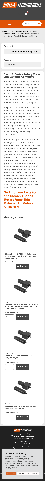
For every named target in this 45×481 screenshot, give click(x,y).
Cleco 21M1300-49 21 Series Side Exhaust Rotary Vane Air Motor (22, 407)
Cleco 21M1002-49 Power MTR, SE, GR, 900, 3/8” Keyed (20, 357)
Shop (11, 31)
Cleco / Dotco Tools (23, 31)
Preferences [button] (33, 473)
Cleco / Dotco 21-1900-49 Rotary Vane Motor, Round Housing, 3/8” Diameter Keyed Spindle (21, 256)
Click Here (12, 207)
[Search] (39, 23)
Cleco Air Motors (23, 34)
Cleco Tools (9, 252)
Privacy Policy (11, 468)
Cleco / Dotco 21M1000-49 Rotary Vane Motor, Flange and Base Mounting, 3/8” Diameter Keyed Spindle (21, 306)
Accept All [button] (11, 473)
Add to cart (22, 266)
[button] (10, 24)
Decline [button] (21, 473)
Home (4, 31)
